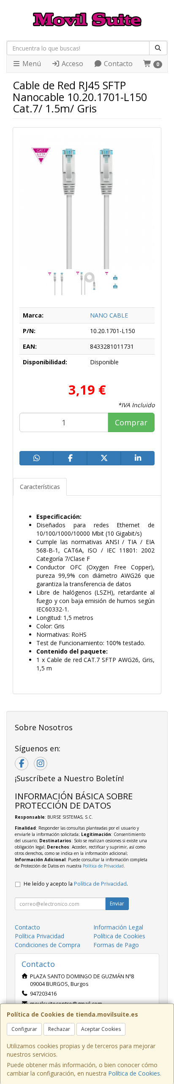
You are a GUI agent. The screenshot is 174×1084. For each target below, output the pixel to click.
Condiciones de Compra (47, 945)
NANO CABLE (109, 315)
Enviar (117, 903)
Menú (31, 63)
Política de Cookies (134, 1073)
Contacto (117, 63)
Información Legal (118, 927)
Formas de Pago (116, 945)
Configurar (24, 1029)
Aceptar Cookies (101, 1029)
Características (40, 487)
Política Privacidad (39, 936)
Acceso (71, 63)
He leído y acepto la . (76, 883)
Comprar (131, 422)
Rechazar (59, 1029)
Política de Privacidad (103, 866)
